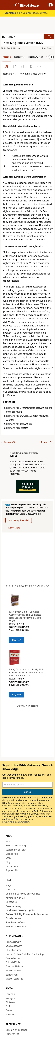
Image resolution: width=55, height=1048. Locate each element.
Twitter (9, 1010)
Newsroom (12, 866)
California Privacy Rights (20, 910)
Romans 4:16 (13, 427)
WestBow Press (14, 970)
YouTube (10, 1014)
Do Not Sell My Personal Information (27, 914)
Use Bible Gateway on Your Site (23, 893)
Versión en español (16, 1029)
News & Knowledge (16, 845)
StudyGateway (14, 945)
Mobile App (12, 853)
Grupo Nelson (13, 958)
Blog (8, 862)
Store (9, 858)
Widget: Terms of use (17, 926)
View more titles (27, 706)
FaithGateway (13, 941)
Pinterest (11, 1002)
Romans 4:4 (12, 423)
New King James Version (24, 453)
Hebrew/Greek (35, 56)
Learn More (14, 527)
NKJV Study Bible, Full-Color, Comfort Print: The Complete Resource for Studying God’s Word (25, 616)
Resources (19, 56)
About (9, 841)
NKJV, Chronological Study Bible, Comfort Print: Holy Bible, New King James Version (27, 672)
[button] (51, 5)
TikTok (9, 1006)
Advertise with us (15, 897)
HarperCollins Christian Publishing (25, 954)
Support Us (12, 870)
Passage (6, 56)
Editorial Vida (13, 962)
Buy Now (16, 639)
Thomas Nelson (14, 966)
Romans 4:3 (12, 415)
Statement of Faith (16, 849)
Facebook (11, 994)
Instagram (11, 998)
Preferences (12, 1033)
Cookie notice (13, 918)
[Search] (49, 36)
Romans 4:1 (12, 407)
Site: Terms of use (15, 922)
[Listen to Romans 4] (39, 66)
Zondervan (12, 974)
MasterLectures (14, 978)
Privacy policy (14, 906)
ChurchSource (13, 950)
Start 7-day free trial (19, 520)
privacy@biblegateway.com (15, 821)
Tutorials (10, 889)
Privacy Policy (12, 819)
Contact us (11, 902)
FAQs (8, 885)
